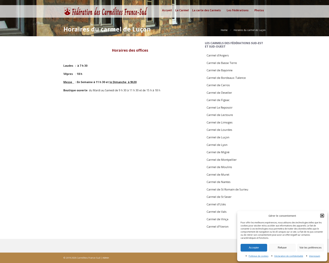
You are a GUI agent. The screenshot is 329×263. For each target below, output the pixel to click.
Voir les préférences (310, 247)
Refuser (282, 247)
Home (224, 30)
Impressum (314, 256)
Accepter (254, 247)
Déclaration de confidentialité (288, 256)
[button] (322, 215)
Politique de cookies (258, 256)
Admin (105, 257)
